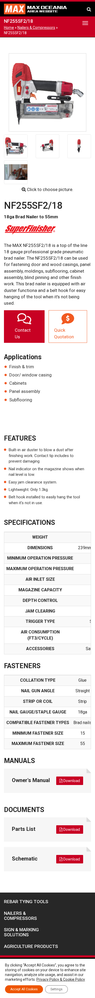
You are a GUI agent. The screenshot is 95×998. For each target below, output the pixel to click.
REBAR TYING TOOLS (26, 901)
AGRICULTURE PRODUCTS (31, 946)
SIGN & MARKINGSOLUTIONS (21, 932)
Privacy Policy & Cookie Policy (60, 979)
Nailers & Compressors (36, 27)
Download (71, 781)
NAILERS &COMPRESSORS (20, 916)
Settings (56, 989)
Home (9, 27)
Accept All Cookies (24, 989)
